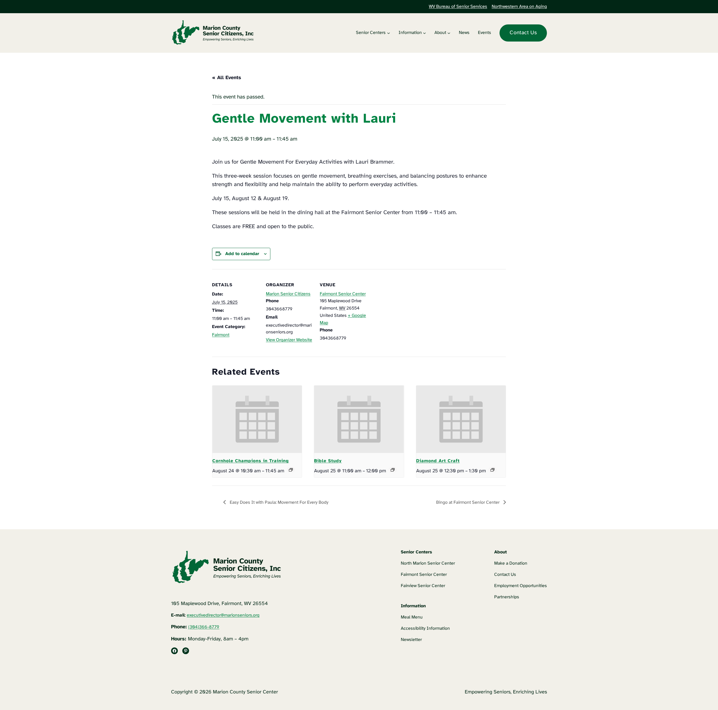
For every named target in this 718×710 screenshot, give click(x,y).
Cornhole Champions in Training (250, 461)
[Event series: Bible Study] (393, 469)
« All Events (226, 78)
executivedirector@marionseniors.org (223, 615)
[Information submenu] (424, 33)
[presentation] (257, 419)
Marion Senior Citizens (288, 294)
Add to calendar (242, 253)
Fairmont (220, 335)
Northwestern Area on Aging (519, 6)
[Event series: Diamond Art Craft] (492, 469)
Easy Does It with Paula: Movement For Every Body (278, 502)
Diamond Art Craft (438, 461)
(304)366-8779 (203, 627)
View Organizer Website (289, 340)
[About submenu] (448, 33)
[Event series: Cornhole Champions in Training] (291, 469)
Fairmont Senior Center (343, 294)
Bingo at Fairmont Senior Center (468, 502)
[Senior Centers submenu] (388, 33)
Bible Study (328, 461)
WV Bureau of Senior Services (458, 6)
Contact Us (523, 33)
